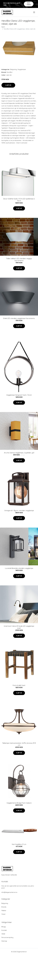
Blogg (3, 927)
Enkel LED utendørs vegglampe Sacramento (19, 318)
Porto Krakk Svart (19, 685)
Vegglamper (21, 69)
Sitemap (4, 941)
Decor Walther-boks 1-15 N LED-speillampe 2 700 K (19, 200)
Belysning (13, 69)
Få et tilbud (29, 3)
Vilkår (3, 934)
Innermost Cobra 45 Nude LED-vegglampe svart (19, 627)
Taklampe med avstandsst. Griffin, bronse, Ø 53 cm (19, 744)
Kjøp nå (8, 85)
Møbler (3, 910)
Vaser (3, 914)
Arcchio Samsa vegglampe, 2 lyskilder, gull (19, 453)
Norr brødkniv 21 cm (19, 844)
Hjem (3, 27)
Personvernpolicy (7, 937)
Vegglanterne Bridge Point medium (19, 803)
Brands (3, 907)
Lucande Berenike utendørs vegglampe (19, 568)
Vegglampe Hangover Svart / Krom (19, 395)
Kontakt (4, 930)
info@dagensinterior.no (9, 892)
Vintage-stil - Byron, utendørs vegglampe (19, 510)
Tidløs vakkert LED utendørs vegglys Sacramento (19, 260)
